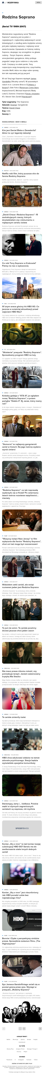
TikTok (35, 1059)
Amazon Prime (20, 1049)
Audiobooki (22, 1042)
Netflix (8, 1039)
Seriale (29, 1039)
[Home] (12, 3)
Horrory (19, 1051)
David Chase (14, 108)
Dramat (13, 105)
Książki (35, 1039)
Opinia (22, 1039)
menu (38, 2)
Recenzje (15, 1039)
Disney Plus (10, 1049)
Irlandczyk (26, 97)
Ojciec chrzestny (33, 94)
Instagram (21, 1059)
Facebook (9, 1059)
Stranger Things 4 (32, 1049)
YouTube (28, 1059)
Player (25, 1051)
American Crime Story (29, 88)
